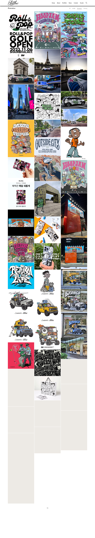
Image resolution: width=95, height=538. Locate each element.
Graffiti (73, 8)
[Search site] (86, 3)
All (69, 8)
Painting (85, 8)
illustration (79, 8)
